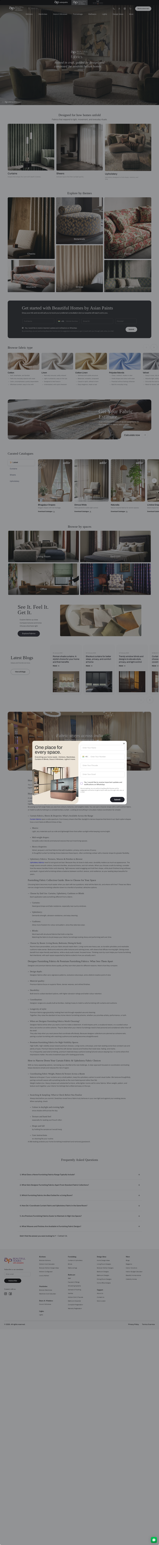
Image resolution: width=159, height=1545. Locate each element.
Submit (117, 799)
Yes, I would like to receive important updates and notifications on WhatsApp (103, 783)
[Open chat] (154, 1540)
